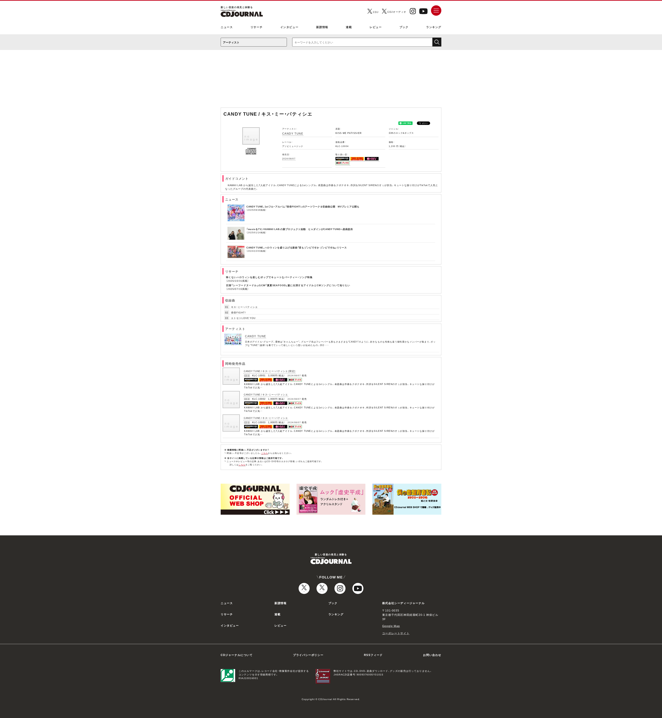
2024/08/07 (289, 158)
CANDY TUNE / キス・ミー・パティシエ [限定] (269, 371)
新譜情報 (322, 27)
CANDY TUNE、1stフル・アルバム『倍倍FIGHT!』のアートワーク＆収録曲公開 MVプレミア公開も (302, 206)
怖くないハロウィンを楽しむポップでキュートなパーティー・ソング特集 (269, 277)
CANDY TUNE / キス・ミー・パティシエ (266, 394)
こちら (264, 453)
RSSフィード (373, 655)
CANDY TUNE (292, 133)
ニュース (227, 27)
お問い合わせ (432, 655)
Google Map (391, 626)
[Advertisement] (331, 80)
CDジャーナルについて (237, 655)
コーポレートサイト (395, 633)
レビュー (376, 27)
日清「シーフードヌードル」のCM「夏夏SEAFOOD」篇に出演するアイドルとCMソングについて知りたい (288, 285)
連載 (349, 27)
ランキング (433, 27)
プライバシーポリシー (308, 655)
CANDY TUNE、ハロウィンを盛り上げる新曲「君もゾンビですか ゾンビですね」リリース (296, 247)
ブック (404, 27)
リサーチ (256, 27)
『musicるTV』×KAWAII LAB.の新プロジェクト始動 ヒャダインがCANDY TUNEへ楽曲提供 (299, 229)
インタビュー (289, 27)
